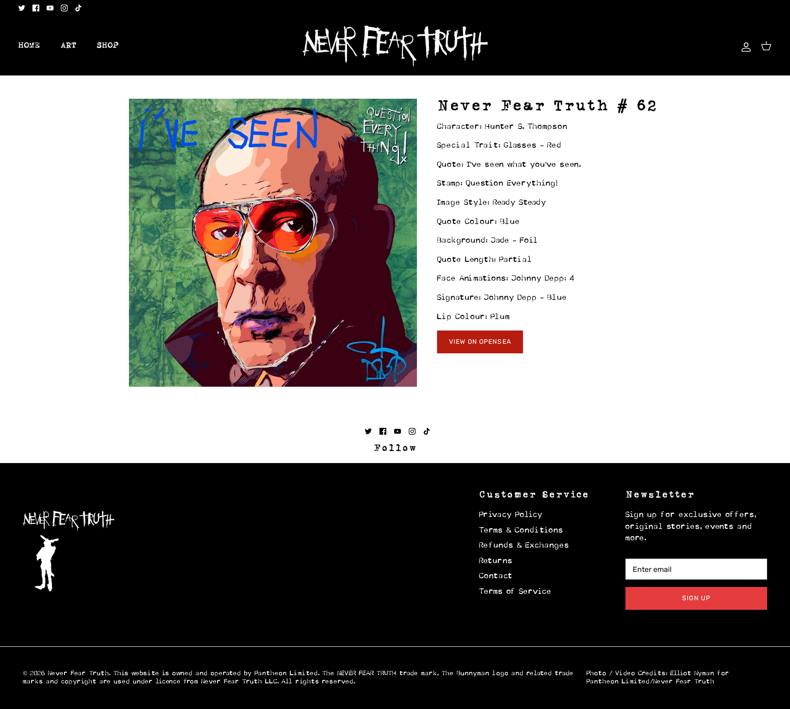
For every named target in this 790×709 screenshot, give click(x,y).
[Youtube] (50, 8)
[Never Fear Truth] (395, 46)
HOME (29, 46)
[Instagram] (64, 8)
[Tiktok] (78, 8)
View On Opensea (480, 342)
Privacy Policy (511, 515)
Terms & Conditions (521, 530)
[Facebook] (35, 8)
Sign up (696, 598)
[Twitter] (21, 8)
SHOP (108, 46)
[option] (273, 243)
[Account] (744, 46)
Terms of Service (515, 592)
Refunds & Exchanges (524, 545)
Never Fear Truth (78, 674)
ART (68, 46)
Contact (496, 576)
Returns (496, 561)
